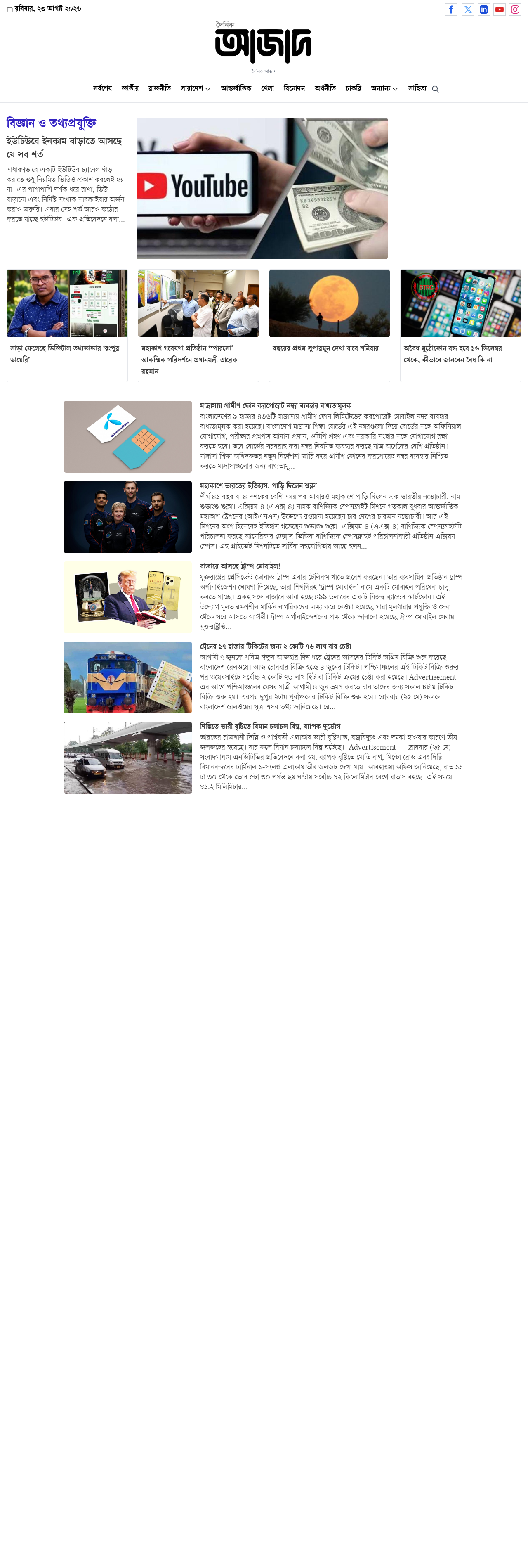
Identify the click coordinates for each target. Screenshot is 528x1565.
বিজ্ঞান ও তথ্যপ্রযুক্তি (51, 125)
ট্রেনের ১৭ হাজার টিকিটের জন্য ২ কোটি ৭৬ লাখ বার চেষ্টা (275, 647)
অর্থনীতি (325, 89)
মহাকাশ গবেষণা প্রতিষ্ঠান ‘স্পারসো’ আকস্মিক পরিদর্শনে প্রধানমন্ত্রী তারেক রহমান (189, 361)
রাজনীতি (159, 89)
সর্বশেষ (102, 89)
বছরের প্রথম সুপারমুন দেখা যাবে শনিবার (326, 349)
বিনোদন (294, 89)
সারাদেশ (192, 89)
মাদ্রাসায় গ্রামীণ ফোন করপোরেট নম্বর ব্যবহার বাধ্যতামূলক (275, 406)
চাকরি (353, 89)
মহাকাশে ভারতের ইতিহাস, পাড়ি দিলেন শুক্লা (258, 487)
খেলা (267, 89)
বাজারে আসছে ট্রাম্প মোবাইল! (240, 567)
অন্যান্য (380, 89)
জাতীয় (130, 89)
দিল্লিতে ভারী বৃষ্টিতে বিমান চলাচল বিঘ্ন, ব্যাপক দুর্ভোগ (270, 727)
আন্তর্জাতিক (236, 89)
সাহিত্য (417, 89)
